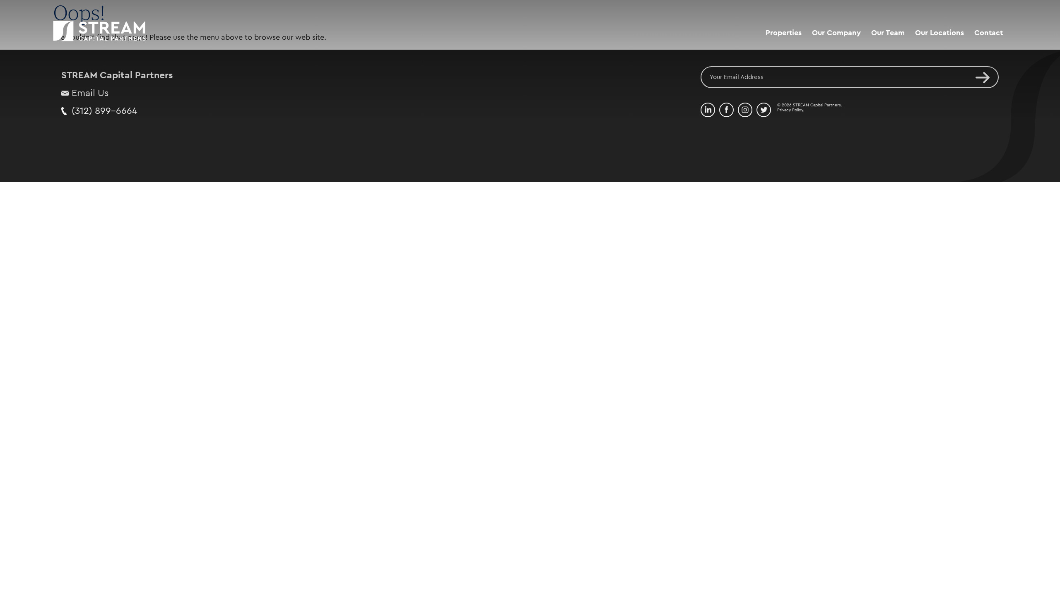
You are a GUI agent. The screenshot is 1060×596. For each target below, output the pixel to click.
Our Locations (939, 32)
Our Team (888, 32)
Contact (988, 32)
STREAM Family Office (850, 66)
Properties (784, 32)
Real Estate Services (847, 50)
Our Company (836, 32)
